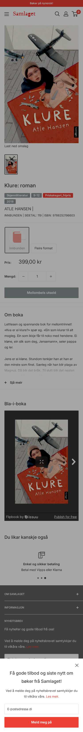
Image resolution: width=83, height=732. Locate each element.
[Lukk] (77, 665)
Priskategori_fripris (58, 195)
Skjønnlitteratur (17, 195)
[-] (23, 276)
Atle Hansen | (18, 208)
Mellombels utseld (41, 293)
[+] (51, 276)
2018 (10, 201)
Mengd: (10, 276)
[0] (75, 14)
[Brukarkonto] (66, 13)
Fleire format (44, 248)
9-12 (36, 195)
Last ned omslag (16, 146)
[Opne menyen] (6, 14)
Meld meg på (41, 722)
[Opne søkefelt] (57, 13)
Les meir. (52, 696)
